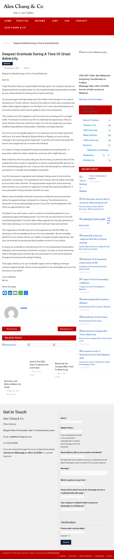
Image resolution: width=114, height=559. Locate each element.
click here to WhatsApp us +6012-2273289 (22, 453)
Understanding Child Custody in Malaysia (95, 307)
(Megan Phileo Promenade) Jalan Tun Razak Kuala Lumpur (29, 430)
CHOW (26, 68)
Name (64, 418)
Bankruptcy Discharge (97, 150)
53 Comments (85, 252)
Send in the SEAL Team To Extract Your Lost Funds (39, 365)
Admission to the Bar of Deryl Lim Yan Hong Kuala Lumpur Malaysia (68, 329)
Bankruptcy (88, 155)
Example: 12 (65, 536)
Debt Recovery (90, 130)
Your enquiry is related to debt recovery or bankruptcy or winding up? (79, 504)
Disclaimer (100, 556)
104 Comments (85, 229)
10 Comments (85, 324)
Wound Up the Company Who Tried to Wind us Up (64, 366)
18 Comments (85, 272)
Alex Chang (11, 394)
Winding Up (88, 160)
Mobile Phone (67, 428)
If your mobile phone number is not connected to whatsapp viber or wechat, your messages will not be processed (71, 441)
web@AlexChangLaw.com (20, 437)
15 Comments (85, 310)
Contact (63, 556)
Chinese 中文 (89, 125)
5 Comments (84, 368)
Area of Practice (91, 120)
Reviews (7, 64)
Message (65, 468)
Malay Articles (90, 135)
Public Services (90, 140)
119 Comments (85, 212)
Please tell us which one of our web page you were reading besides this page (83, 491)
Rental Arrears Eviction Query (90, 321)
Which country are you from (73, 480)
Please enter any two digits (73, 528)
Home (8, 21)
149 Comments (95, 181)
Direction (72, 556)
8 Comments (84, 344)
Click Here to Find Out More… (91, 99)
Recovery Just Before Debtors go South (12, 384)
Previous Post (13, 329)
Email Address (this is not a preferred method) (81, 452)
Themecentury (53, 553)
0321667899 (12, 443)
